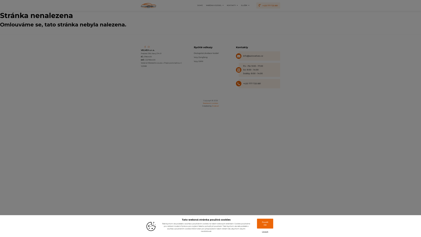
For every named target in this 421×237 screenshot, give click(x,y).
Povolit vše (265, 223)
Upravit (265, 232)
